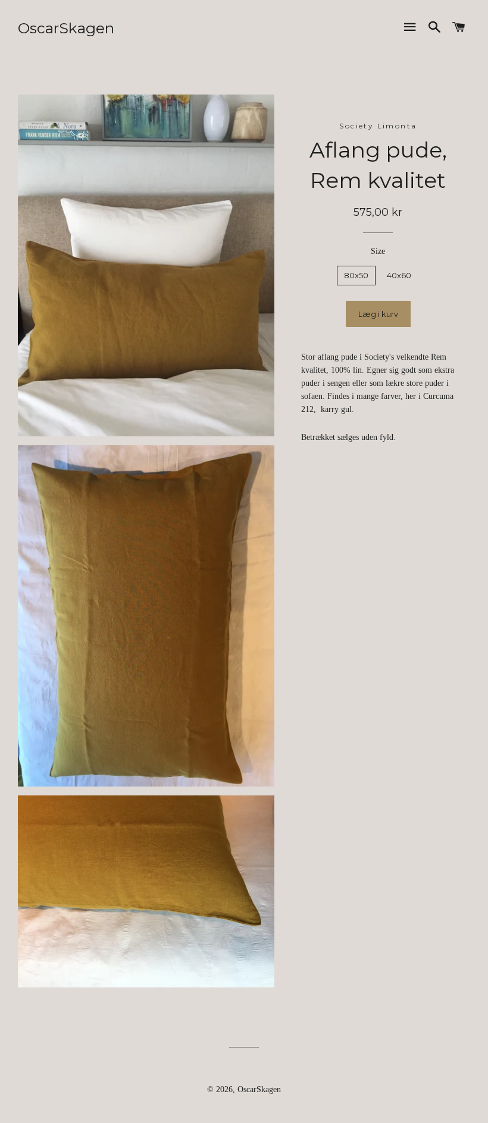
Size (378, 251)
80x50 (356, 275)
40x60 (399, 275)
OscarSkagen (66, 28)
